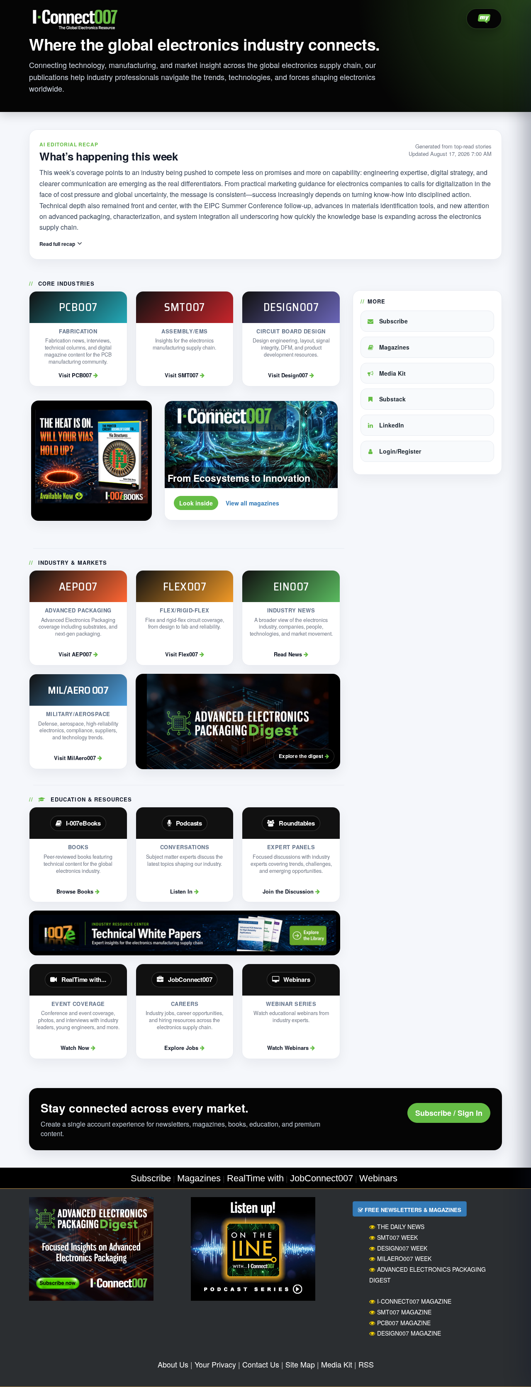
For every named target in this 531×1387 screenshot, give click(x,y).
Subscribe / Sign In (448, 1113)
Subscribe (393, 321)
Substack (392, 399)
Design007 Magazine (409, 1333)
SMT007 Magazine (404, 1312)
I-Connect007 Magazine (414, 1301)
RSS (366, 1364)
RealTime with (255, 1178)
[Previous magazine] (306, 412)
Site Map (300, 1364)
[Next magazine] (321, 412)
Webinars (378, 1178)
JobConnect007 (321, 1178)
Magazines (393, 347)
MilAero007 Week (404, 1258)
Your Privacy (215, 1364)
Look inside (196, 503)
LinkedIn (391, 425)
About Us (173, 1364)
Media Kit (392, 373)
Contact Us (260, 1364)
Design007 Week (402, 1248)
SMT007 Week (397, 1237)
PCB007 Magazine (404, 1323)
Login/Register (399, 451)
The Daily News (400, 1226)
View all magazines (252, 503)
